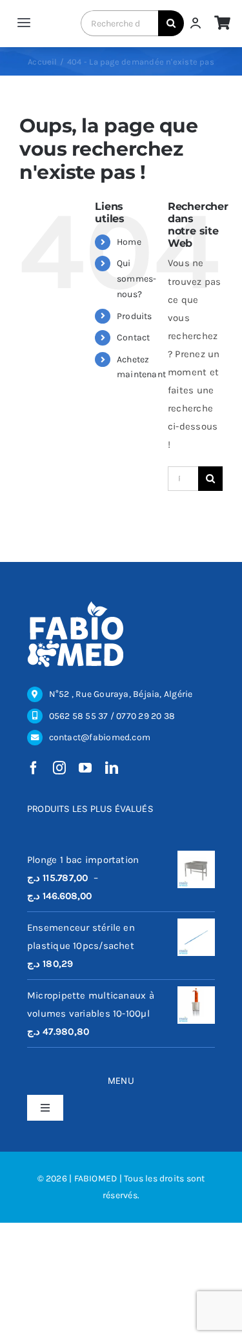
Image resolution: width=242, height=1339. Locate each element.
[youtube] (85, 768)
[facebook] (33, 768)
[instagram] (59, 768)
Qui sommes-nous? (137, 279)
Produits (134, 316)
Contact (133, 337)
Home (129, 241)
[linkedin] (111, 768)
